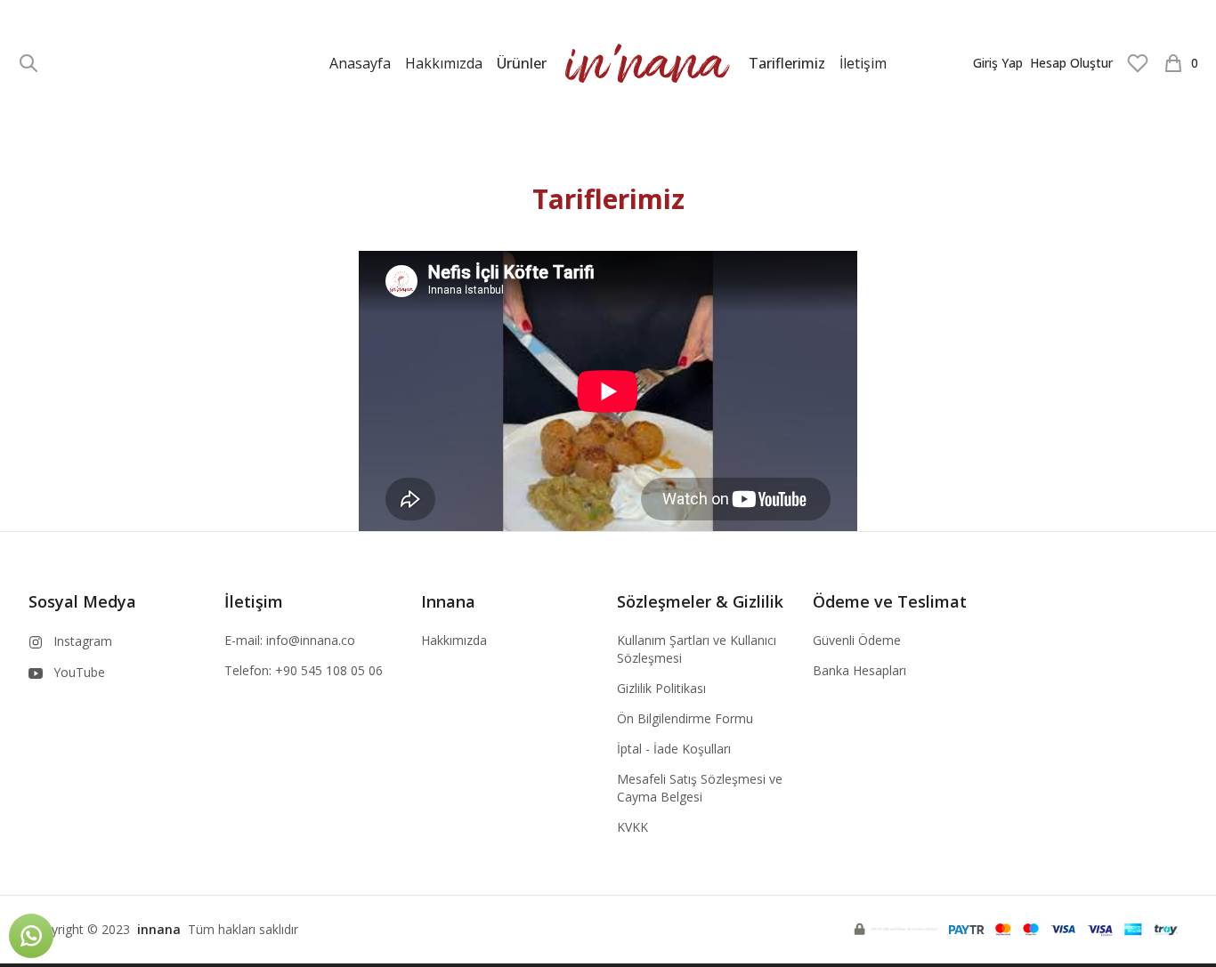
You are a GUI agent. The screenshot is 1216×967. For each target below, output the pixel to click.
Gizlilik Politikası (661, 688)
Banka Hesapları (859, 670)
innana (159, 929)
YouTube (79, 672)
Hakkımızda (443, 63)
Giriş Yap (998, 62)
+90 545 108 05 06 (329, 670)
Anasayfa (360, 63)
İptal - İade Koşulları (674, 748)
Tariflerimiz (787, 63)
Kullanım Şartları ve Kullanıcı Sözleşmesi (696, 649)
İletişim (863, 63)
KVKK (632, 826)
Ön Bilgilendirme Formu (685, 718)
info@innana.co (310, 640)
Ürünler (522, 63)
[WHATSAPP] (31, 936)
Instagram (82, 641)
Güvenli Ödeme (857, 640)
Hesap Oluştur (1071, 62)
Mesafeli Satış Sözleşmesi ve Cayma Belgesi (699, 787)
